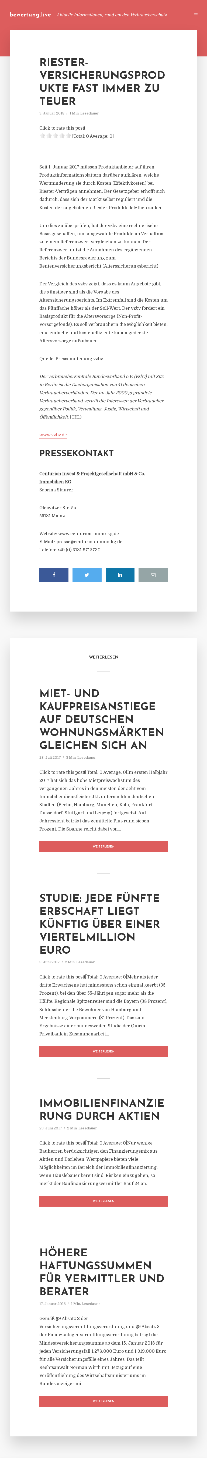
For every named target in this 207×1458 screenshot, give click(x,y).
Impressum (145, 14)
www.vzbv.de (53, 435)
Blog (84, 14)
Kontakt (120, 14)
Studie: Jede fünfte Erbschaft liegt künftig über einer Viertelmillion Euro (99, 925)
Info (100, 14)
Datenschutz (174, 14)
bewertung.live (30, 15)
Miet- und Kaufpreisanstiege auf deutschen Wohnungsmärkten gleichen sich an (101, 720)
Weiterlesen (104, 846)
